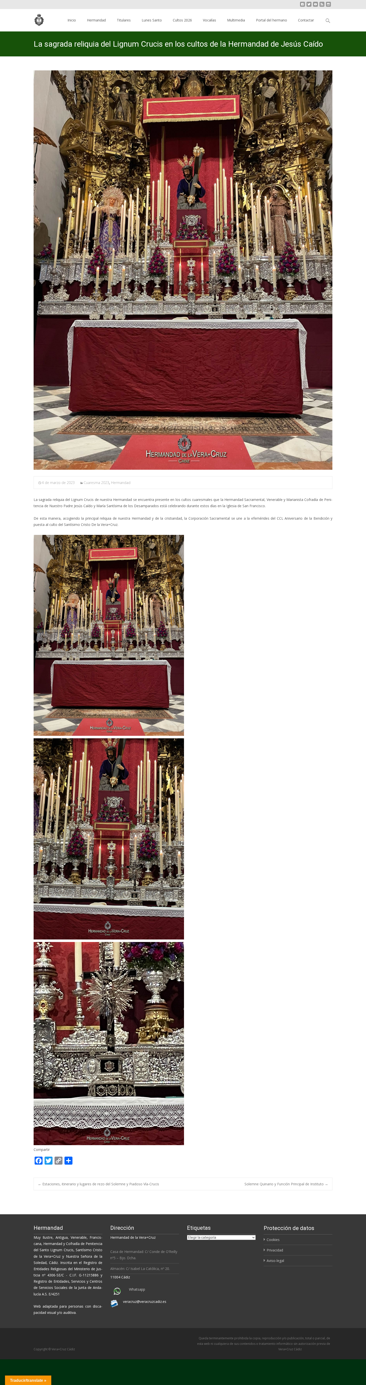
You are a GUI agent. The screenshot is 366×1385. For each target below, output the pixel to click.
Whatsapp (137, 1289)
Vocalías (209, 20)
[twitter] (308, 6)
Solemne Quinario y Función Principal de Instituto (286, 1184)
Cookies (273, 1239)
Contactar (306, 20)
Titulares (124, 20)
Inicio (71, 20)
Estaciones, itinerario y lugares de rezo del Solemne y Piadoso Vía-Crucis (98, 1184)
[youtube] (315, 6)
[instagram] (328, 6)
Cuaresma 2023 (96, 482)
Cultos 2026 (182, 20)
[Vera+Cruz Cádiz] (36, 19)
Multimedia (236, 20)
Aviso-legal (275, 1260)
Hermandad (96, 20)
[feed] (321, 6)
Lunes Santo (152, 20)
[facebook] (302, 6)
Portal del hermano (271, 20)
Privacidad (275, 1250)
